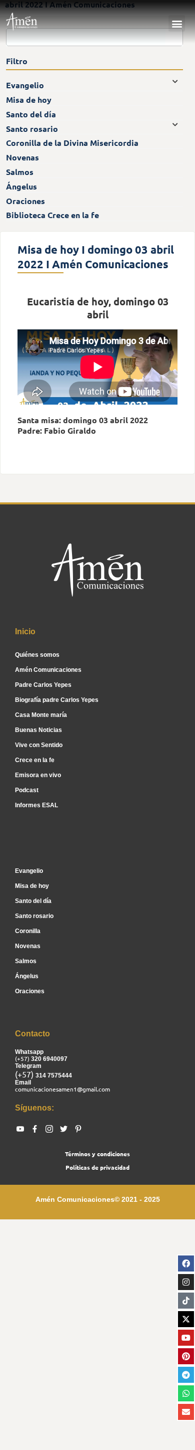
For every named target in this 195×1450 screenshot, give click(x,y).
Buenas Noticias (38, 730)
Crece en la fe (34, 760)
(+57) (23, 1058)
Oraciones (29, 991)
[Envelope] (186, 1412)
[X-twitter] (186, 1319)
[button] (176, 23)
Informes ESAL (36, 805)
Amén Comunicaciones (48, 669)
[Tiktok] (186, 1301)
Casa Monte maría (41, 714)
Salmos (25, 961)
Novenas (27, 946)
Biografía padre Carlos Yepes (56, 699)
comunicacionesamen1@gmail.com (62, 1089)
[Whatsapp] (186, 1393)
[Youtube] (186, 1338)
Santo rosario (34, 916)
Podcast (26, 790)
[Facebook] (186, 1263)
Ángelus (26, 976)
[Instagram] (186, 1282)
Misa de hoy (32, 885)
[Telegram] (186, 1375)
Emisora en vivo (38, 775)
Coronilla (27, 931)
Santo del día (33, 900)
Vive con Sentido (38, 745)
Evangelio (29, 870)
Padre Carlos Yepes (43, 684)
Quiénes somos (37, 654)
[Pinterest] (186, 1356)
